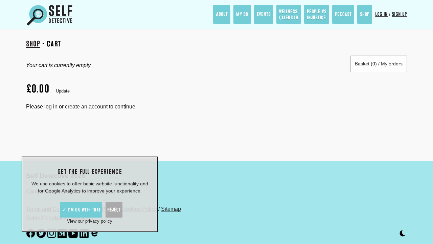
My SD (242, 14)
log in (51, 106)
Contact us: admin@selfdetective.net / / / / (103, 196)
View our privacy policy (89, 221)
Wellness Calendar (288, 14)
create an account (86, 106)
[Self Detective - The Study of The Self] (49, 15)
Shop (364, 14)
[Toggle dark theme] (402, 235)
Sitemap (171, 209)
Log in (381, 14)
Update (63, 91)
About (222, 14)
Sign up (399, 14)
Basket (362, 63)
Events (264, 14)
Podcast (343, 14)
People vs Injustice (316, 14)
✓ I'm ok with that (81, 210)
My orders (392, 63)
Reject (114, 210)
